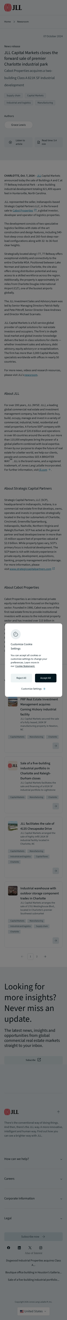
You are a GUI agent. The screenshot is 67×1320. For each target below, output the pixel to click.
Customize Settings (33, 689)
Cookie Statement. (25, 666)
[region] (33, 660)
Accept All (45, 678)
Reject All (21, 678)
